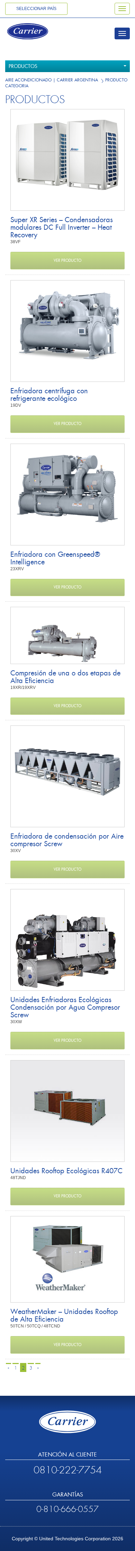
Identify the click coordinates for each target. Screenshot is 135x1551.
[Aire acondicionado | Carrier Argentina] (37, 32)
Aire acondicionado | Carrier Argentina (51, 80)
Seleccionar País (36, 8)
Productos (23, 66)
